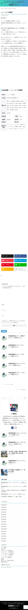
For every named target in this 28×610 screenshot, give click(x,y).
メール (3, 310)
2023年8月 (3, 519)
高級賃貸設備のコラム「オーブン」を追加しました (13, 494)
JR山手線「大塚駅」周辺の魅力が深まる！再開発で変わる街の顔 (13, 491)
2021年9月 (3, 538)
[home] (15, 427)
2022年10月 (4, 529)
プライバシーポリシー (6, 567)
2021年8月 (3, 541)
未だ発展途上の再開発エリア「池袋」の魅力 (11, 496)
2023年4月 (3, 524)
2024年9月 (3, 512)
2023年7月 (3, 521)
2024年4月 (3, 514)
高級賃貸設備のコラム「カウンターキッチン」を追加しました (14, 487)
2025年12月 (4, 504)
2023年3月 (3, 526)
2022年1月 (3, 533)
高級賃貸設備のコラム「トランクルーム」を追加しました (14, 483)
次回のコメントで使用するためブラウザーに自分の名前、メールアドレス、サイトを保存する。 (13, 321)
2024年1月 (3, 517)
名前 (3, 304)
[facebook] (12, 427)
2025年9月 (3, 507)
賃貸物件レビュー (14, 5)
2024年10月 (4, 509)
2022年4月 (3, 531)
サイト (3, 315)
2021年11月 (3, 536)
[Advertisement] (14, 72)
